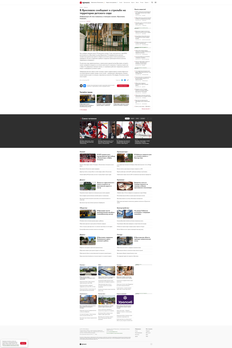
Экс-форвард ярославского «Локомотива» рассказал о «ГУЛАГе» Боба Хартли (123, 142)
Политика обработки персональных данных (114, 333)
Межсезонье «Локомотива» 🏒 (98, 2)
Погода (141, 2)
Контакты (137, 334)
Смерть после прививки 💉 (112, 2)
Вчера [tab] (137, 118)
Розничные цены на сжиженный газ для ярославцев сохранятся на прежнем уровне (143, 78)
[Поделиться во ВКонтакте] (125, 80)
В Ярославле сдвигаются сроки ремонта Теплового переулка (93, 223)
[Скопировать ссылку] (128, 80)
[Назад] (147, 118)
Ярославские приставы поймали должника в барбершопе (92, 202)
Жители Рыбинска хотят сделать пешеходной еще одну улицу (130, 229)
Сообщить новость (123, 85)
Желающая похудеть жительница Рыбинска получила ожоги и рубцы (142, 32)
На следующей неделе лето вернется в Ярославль (127, 256)
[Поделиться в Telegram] (122, 80)
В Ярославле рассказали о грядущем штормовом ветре (129, 247)
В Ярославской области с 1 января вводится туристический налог (105, 306)
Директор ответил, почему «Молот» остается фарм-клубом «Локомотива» (96, 171)
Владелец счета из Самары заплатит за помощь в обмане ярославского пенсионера (141, 90)
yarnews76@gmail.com (113, 331)
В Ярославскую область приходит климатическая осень (142, 239)
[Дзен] (81, 85)
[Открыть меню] (155, 2)
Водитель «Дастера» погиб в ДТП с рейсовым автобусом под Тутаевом (132, 171)
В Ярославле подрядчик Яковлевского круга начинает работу (141, 84)
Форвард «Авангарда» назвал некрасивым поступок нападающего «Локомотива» (142, 142)
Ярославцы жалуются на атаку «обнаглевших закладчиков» (130, 198)
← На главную (83, 109)
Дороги (132, 2)
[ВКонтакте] (84, 85)
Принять (23, 343)
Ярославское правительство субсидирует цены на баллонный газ (142, 101)
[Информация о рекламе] (150, 28)
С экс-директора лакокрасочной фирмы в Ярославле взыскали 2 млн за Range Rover (143, 72)
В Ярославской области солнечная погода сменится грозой (130, 250)
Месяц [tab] (127, 118)
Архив (136, 336)
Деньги (137, 2)
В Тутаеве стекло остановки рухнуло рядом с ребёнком (143, 23)
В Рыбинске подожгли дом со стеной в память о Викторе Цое (143, 43)
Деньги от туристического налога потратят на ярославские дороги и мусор (105, 185)
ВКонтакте (148, 332)
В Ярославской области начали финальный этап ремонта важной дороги (95, 253)
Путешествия (101, 293)
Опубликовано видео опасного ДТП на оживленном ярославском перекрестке (134, 174)
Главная (81, 7)
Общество (86, 7)
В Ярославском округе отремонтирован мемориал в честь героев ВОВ (87, 278)
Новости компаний (146, 39)
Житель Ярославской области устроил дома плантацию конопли (131, 195)
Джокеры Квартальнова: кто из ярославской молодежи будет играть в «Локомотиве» (106, 142)
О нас (136, 331)
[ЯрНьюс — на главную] (85, 2)
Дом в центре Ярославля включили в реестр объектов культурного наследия (88, 306)
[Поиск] (152, 2)
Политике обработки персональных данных (11, 345)
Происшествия (127, 2)
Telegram (148, 331)
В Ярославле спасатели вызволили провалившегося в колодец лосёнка (143, 96)
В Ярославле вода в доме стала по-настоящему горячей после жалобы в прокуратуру (105, 285)
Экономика (144, 103)
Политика (82, 264)
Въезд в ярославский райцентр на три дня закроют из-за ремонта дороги (96, 256)
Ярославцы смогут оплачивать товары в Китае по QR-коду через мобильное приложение (105, 318)
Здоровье (144, 33)
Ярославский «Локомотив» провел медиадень (89, 168)
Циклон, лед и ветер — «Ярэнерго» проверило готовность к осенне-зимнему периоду (124, 312)
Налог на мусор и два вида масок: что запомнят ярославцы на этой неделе (96, 226)
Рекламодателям (138, 332)
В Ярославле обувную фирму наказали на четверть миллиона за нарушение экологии (143, 51)
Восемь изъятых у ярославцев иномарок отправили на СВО (130, 168)
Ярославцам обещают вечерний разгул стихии (127, 253)
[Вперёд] (151, 118)
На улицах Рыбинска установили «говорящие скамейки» (142, 57)
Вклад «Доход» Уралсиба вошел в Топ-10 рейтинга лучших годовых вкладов (142, 37)
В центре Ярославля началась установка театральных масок (130, 220)
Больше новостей (145, 108)
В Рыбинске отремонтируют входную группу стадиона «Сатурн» (130, 226)
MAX (147, 336)
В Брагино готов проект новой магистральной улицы (91, 247)
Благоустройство (145, 59)
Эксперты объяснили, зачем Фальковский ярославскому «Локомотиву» (87, 142)
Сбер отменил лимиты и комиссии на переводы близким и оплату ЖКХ (106, 277)
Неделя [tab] (132, 118)
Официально (145, 54)
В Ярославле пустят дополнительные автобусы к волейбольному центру (143, 18)
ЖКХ (99, 264)
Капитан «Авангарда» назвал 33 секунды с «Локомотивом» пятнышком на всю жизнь (142, 62)
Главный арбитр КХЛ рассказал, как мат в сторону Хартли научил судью (95, 174)
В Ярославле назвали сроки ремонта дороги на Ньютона (92, 250)
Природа (144, 97)
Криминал (144, 92)
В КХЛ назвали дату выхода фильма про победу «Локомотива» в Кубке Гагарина (143, 13)
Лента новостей (140, 9)
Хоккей (120, 2)
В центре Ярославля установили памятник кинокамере (91, 229)
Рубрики (146, 2)
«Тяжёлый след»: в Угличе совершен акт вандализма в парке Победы (131, 192)
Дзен (147, 334)
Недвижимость (83, 293)
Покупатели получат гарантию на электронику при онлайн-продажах (95, 192)
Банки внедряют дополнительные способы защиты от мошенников (94, 195)
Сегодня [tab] (143, 118)
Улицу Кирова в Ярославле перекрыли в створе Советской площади (131, 223)
